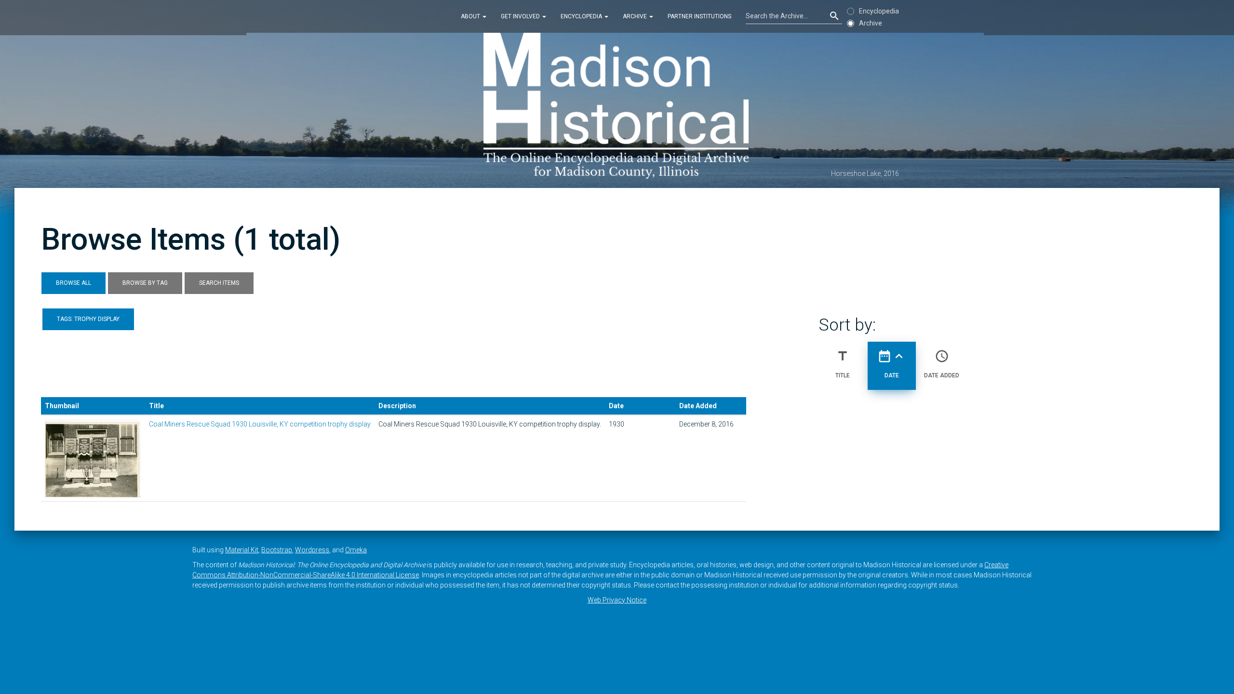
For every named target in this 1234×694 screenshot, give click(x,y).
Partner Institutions (699, 16)
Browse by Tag (145, 283)
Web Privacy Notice (617, 600)
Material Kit (241, 550)
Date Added (941, 363)
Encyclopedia (582, 16)
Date (891, 363)
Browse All (73, 283)
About (471, 16)
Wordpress (312, 550)
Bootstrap (276, 550)
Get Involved (521, 16)
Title (842, 363)
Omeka (356, 550)
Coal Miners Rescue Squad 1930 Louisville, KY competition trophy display (260, 424)
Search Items (219, 283)
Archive (635, 16)
